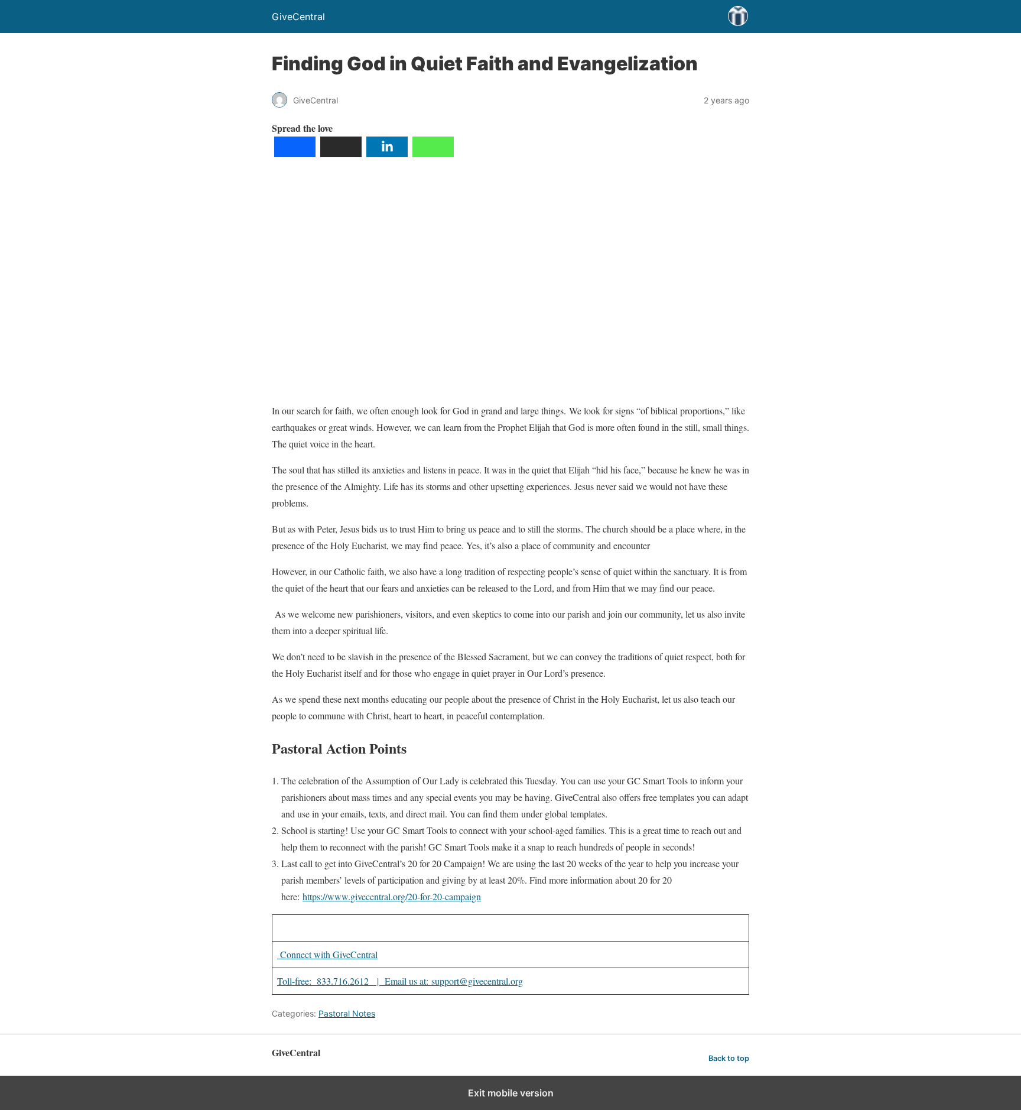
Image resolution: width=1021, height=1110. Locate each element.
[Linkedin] (387, 153)
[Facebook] (295, 153)
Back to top (728, 1058)
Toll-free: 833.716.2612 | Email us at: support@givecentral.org (400, 981)
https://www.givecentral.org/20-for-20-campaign (392, 896)
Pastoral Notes (346, 1013)
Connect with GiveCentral (327, 954)
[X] (341, 153)
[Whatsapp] (433, 153)
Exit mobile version (511, 1093)
